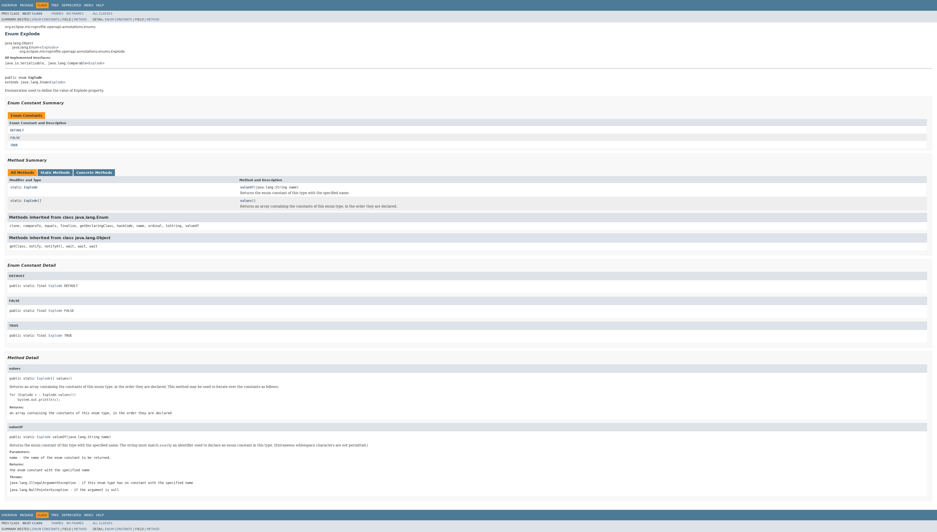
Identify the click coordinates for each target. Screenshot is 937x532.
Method (80, 19)
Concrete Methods (94, 173)
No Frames (75, 13)
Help (100, 5)
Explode (49, 47)
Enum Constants (46, 19)
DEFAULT (17, 130)
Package (26, 5)
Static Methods (55, 173)
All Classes (102, 13)
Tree (55, 5)
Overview (9, 5)
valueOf (247, 187)
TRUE (14, 145)
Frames (57, 13)
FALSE (15, 138)
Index (88, 5)
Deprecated (71, 5)
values (246, 201)
